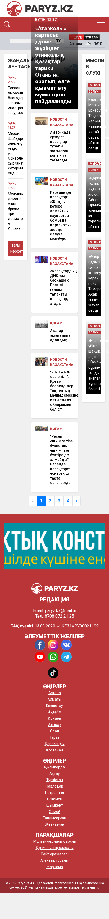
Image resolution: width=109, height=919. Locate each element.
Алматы (54, 699)
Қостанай (54, 750)
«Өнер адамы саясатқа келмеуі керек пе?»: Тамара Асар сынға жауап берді (96, 283)
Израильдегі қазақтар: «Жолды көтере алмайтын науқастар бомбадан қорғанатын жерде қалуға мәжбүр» (61, 215)
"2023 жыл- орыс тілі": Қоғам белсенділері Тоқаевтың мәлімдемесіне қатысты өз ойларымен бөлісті (62, 390)
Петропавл (54, 792)
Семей (54, 812)
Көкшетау (54, 705)
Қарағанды (55, 744)
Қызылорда (54, 767)
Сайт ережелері (55, 854)
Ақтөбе (54, 712)
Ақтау (54, 773)
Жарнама (54, 867)
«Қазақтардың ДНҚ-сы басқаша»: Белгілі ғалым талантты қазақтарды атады (62, 287)
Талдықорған (54, 818)
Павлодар (54, 786)
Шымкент (54, 805)
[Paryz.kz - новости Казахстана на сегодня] (40, 8)
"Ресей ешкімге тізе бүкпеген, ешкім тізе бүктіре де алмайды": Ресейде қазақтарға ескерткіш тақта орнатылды (61, 459)
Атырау (54, 725)
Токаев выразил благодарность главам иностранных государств (15, 100)
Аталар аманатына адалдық (60, 335)
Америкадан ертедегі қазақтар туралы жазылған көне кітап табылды (61, 146)
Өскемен (54, 799)
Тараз (54, 737)
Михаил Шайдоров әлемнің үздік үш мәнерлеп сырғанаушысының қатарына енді (15, 153)
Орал (54, 731)
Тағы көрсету (16, 248)
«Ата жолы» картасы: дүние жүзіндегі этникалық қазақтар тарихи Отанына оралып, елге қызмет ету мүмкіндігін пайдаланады (53, 64)
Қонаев (54, 718)
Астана (54, 693)
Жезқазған (54, 824)
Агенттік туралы (54, 860)
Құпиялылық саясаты (55, 848)
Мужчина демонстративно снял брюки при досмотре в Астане (15, 211)
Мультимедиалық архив (54, 841)
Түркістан (54, 780)
